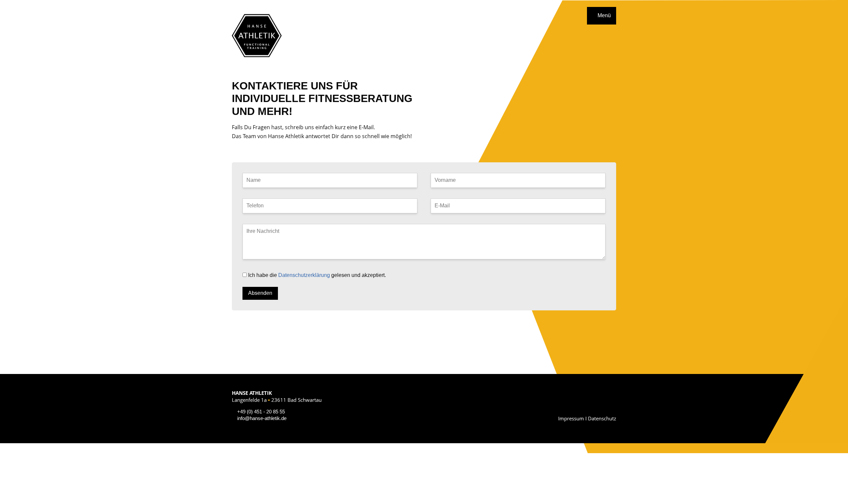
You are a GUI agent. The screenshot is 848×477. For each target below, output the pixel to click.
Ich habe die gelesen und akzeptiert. (317, 275)
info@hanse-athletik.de (262, 418)
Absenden (260, 293)
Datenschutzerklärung (304, 275)
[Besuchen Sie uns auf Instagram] (612, 406)
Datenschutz (602, 418)
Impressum (571, 418)
